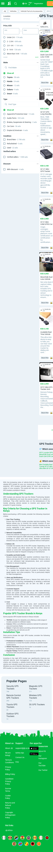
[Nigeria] (4, 838)
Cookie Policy (8, 797)
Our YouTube (41, 764)
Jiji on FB (42, 751)
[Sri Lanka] (14, 844)
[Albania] (33, 844)
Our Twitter (42, 770)
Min (6, 30)
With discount (15, 169)
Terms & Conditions (9, 761)
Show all (10, 73)
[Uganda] (10, 838)
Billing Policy (10, 774)
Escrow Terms (8, 789)
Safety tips (19, 753)
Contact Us (19, 757)
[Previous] (39, 430)
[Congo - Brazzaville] (26, 844)
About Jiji (9, 748)
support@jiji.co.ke (22, 748)
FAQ (17, 762)
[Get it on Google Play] (34, 754)
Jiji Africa (8, 830)
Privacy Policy (8, 768)
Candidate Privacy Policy (9, 781)
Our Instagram (42, 757)
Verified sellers (17, 157)
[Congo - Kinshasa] (20, 844)
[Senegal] (35, 838)
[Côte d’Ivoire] (41, 838)
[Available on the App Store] (34, 748)
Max (25, 30)
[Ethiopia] (28, 838)
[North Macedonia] (39, 844)
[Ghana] (22, 838)
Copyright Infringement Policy (10, 815)
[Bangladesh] (47, 838)
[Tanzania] (16, 838)
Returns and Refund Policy (10, 805)
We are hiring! (8, 754)
